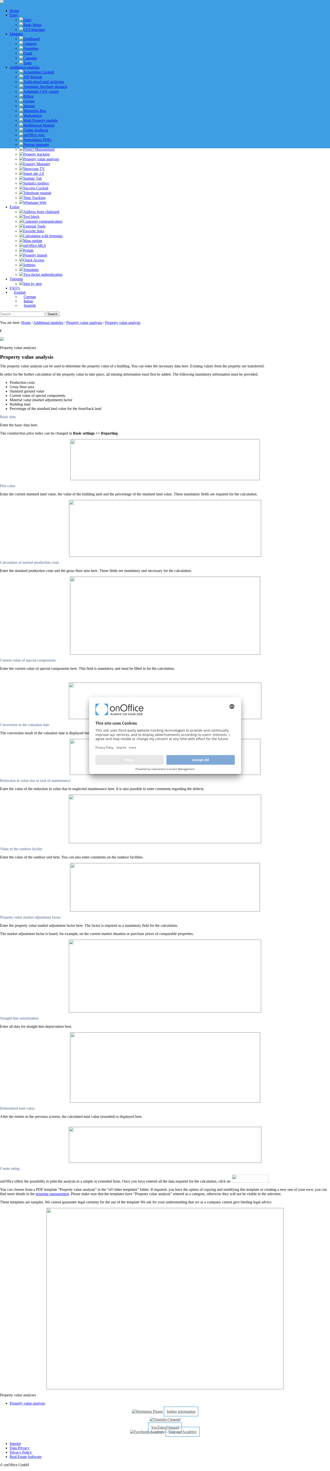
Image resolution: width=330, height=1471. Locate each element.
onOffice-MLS (34, 245)
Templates (31, 270)
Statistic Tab (32, 178)
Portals (28, 250)
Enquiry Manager (36, 164)
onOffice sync (34, 135)
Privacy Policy (21, 1452)
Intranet (29, 106)
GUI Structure (34, 30)
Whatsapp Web (34, 202)
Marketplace (32, 116)
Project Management (39, 149)
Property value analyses (41, 159)
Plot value (7, 486)
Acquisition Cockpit (38, 72)
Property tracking (36, 154)
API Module (32, 77)
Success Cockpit (35, 188)
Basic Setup (32, 25)
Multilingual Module (39, 125)
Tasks (27, 63)
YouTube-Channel (165, 1427)
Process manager (36, 145)
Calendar (30, 58)
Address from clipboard (41, 212)
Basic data (8, 417)
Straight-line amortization (19, 1018)
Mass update (32, 241)
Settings (29, 265)
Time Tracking (34, 198)
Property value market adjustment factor (30, 917)
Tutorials (16, 279)
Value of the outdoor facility (21, 849)
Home (14, 11)
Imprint (15, 1444)
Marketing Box (34, 111)
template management (52, 1194)
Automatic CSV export (40, 91)
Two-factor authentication (42, 274)
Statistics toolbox (36, 183)
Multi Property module (40, 120)
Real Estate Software (26, 1457)
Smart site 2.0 (33, 173)
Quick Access (33, 260)
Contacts (29, 44)
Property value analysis (122, 323)
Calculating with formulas (43, 236)
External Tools (34, 226)
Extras (14, 207)
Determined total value (17, 1108)
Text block (31, 216)
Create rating (10, 1168)
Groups (29, 101)
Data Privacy (19, 1448)
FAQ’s (15, 288)
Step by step (32, 284)
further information (181, 1411)
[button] (165, 417)
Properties (30, 48)
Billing (28, 96)
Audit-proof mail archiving (43, 82)
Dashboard (31, 39)
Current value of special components (28, 660)
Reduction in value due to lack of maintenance (35, 780)
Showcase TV (34, 169)
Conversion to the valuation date (24, 725)
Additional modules (25, 67)
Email (27, 53)
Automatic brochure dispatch (45, 87)
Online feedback (35, 130)
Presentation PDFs (37, 140)
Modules (16, 34)
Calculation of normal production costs (29, 562)
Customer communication (42, 221)
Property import (35, 255)
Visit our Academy (182, 1432)
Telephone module (37, 193)
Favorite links (33, 231)
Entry (14, 15)
